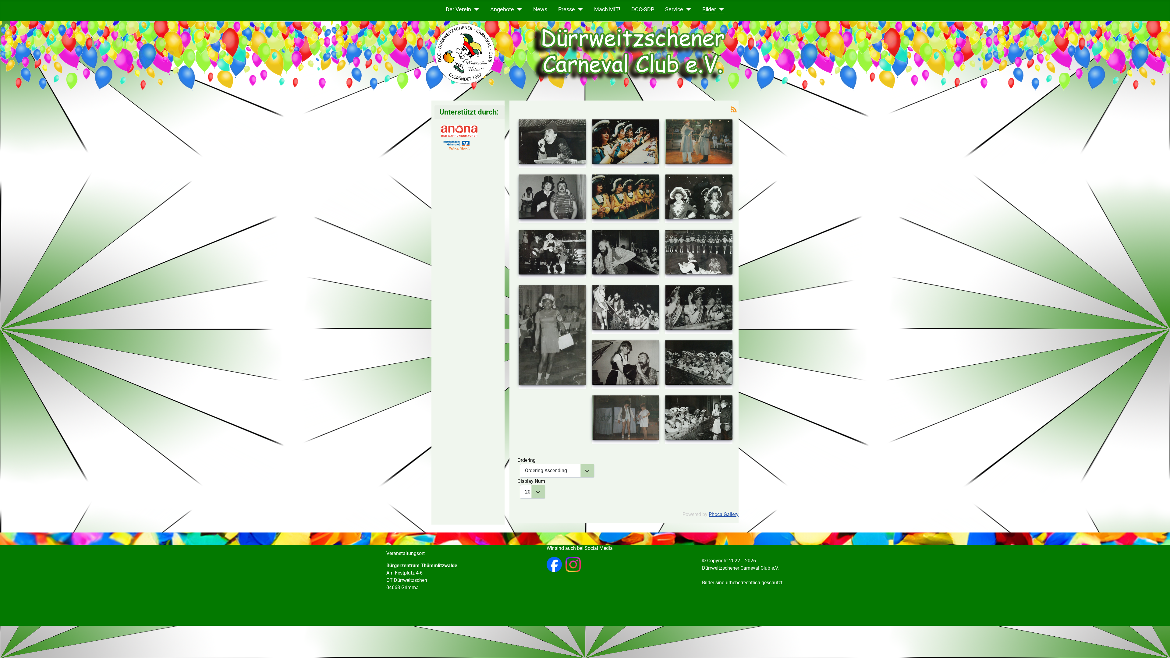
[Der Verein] (475, 9)
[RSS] (734, 109)
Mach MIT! (607, 9)
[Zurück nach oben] (1159, 646)
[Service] (687, 9)
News (540, 9)
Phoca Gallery (724, 514)
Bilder (709, 9)
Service (674, 9)
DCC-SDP (642, 9)
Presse (566, 9)
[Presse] (579, 9)
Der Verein (458, 9)
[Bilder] (720, 9)
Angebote (502, 9)
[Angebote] (518, 9)
